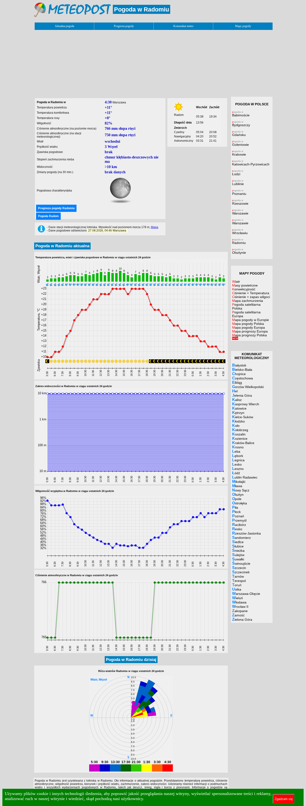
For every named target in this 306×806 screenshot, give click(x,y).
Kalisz (237, 400)
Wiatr (236, 281)
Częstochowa (242, 378)
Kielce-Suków (242, 417)
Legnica (238, 460)
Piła (235, 507)
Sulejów (238, 555)
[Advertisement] (153, 62)
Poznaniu (239, 192)
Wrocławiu (240, 231)
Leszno (238, 469)
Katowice (239, 408)
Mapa (154, 227)
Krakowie (239, 153)
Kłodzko (238, 421)
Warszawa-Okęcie (246, 594)
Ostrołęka (239, 503)
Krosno (238, 447)
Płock (236, 512)
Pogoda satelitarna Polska (246, 306)
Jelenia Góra (242, 395)
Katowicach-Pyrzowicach (250, 163)
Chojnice (239, 374)
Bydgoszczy (241, 123)
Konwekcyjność (243, 289)
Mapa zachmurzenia (247, 301)
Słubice (238, 546)
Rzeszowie (240, 202)
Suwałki (238, 559)
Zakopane (240, 611)
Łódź (236, 473)
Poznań (238, 516)
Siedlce (238, 542)
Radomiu (239, 241)
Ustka (236, 589)
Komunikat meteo (183, 26)
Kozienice (239, 438)
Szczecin (239, 568)
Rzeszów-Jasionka (246, 533)
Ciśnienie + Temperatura (250, 293)
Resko (237, 529)
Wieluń (237, 598)
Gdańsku (239, 133)
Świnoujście (241, 563)
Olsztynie (239, 251)
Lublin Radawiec (244, 477)
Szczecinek (241, 572)
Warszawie (240, 212)
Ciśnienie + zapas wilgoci (251, 297)
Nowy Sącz (240, 490)
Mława (237, 486)
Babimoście (241, 114)
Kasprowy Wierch (245, 404)
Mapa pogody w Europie (250, 320)
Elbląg (237, 382)
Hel (235, 391)
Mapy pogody (243, 26)
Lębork (237, 456)
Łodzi (237, 172)
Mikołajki (238, 481)
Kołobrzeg (240, 430)
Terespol (239, 581)
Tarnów (238, 576)
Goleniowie (240, 143)
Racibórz (239, 525)
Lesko (237, 464)
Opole (236, 499)
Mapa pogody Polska (248, 324)
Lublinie (238, 182)
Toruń (236, 585)
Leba (236, 451)
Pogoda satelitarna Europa (246, 314)
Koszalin (239, 434)
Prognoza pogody (124, 26)
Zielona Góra (242, 619)
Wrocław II (240, 606)
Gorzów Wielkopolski (248, 387)
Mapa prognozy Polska (249, 336)
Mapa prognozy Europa (250, 331)
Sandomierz (241, 537)
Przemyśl (239, 520)
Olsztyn (238, 494)
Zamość (238, 615)
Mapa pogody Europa (248, 327)
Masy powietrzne (245, 285)
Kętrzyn (238, 413)
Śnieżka (238, 550)
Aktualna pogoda (64, 26)
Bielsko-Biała (242, 369)
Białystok (239, 365)
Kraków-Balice (243, 443)
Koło (236, 425)
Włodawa (239, 602)
